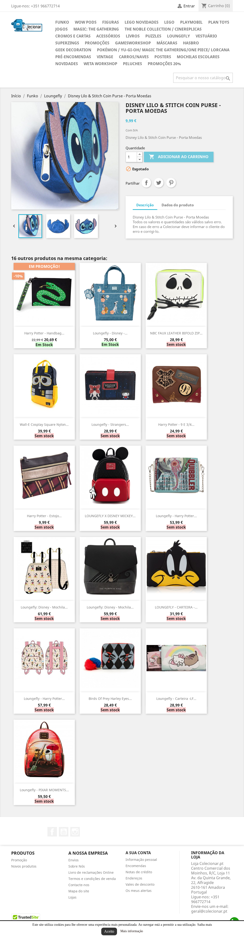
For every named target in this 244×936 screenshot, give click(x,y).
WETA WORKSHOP (100, 63)
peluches (132, 63)
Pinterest (171, 182)
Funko (62, 22)
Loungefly (178, 36)
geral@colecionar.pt (209, 911)
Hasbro (191, 43)
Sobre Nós (76, 866)
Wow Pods (86, 22)
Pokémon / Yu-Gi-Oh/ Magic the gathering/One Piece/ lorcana (163, 49)
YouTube (63, 832)
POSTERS (162, 56)
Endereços (134, 878)
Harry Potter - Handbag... (44, 333)
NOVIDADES (66, 63)
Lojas (72, 897)
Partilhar (146, 182)
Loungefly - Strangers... (110, 424)
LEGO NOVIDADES (141, 22)
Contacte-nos (78, 885)
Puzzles (153, 36)
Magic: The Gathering (96, 29)
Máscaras (167, 43)
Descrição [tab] (145, 205)
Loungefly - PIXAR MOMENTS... (44, 790)
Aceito (109, 931)
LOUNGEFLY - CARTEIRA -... (176, 607)
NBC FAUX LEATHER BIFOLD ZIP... (176, 333)
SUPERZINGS (67, 43)
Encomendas (136, 865)
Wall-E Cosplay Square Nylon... (44, 424)
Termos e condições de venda (92, 878)
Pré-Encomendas (73, 56)
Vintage (105, 56)
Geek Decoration (73, 49)
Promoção (19, 860)
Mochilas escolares (198, 56)
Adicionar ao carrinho (178, 157)
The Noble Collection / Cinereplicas (163, 29)
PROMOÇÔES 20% (164, 63)
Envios (73, 860)
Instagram (75, 832)
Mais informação (131, 931)
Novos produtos (23, 866)
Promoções (97, 43)
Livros (133, 36)
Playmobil (191, 22)
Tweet (158, 182)
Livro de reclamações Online (91, 872)
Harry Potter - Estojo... (44, 516)
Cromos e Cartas (73, 36)
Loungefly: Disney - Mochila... (44, 607)
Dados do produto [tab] (178, 205)
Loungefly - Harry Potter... (176, 516)
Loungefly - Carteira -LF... (176, 698)
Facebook (52, 832)
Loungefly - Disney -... (110, 333)
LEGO (169, 22)
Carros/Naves (134, 56)
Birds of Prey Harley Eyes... (110, 698)
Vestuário (206, 36)
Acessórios (108, 36)
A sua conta (138, 852)
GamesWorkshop (133, 43)
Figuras (110, 22)
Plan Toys (218, 22)
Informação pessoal (141, 859)
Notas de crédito (139, 872)
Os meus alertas (139, 890)
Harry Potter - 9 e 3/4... (176, 424)
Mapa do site (78, 891)
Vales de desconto (140, 884)
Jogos (61, 29)
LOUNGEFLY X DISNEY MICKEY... (110, 516)
